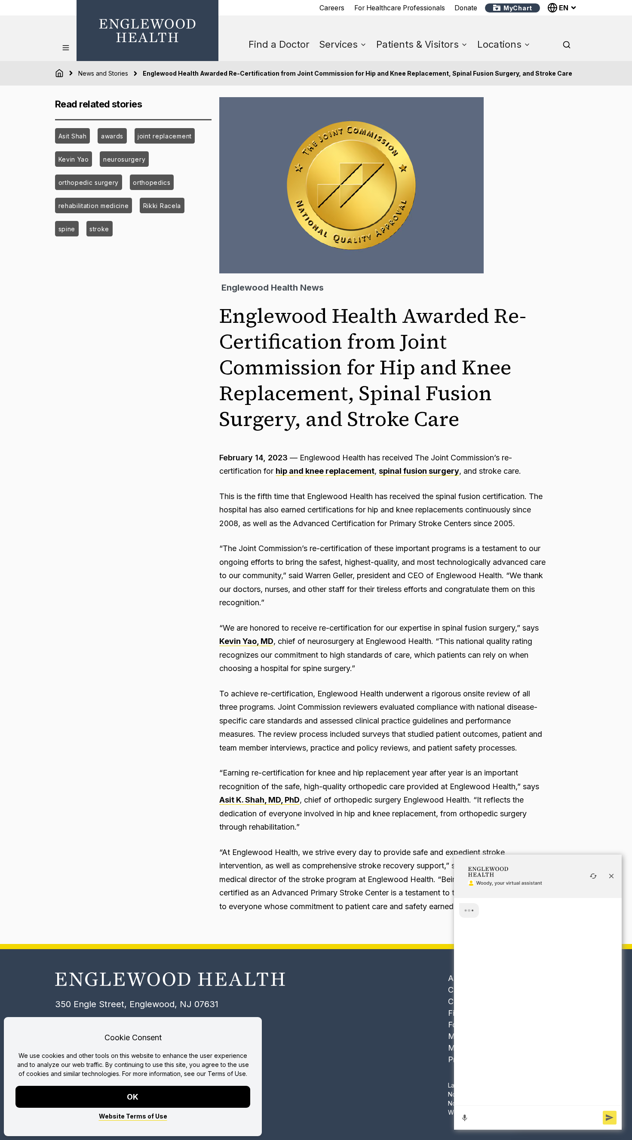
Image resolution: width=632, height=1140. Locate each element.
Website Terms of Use (133, 1116)
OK (133, 1096)
